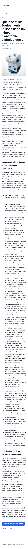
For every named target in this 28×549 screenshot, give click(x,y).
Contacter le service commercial (13, 523)
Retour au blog (7, 528)
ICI (2, 508)
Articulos (9, 48)
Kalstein (6, 5)
